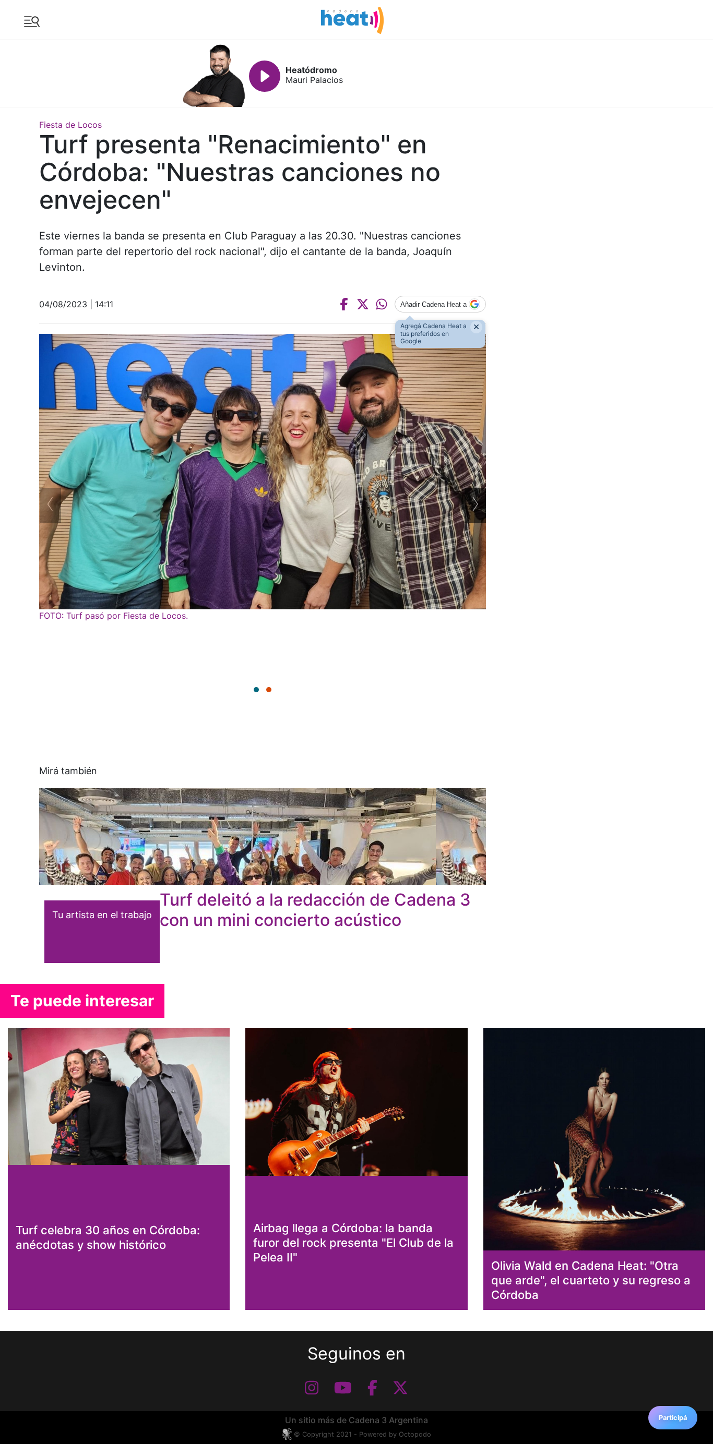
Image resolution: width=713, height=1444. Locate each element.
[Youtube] (343, 1388)
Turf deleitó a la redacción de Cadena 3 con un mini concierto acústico (315, 909)
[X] (400, 1388)
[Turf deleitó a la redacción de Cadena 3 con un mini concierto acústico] (262, 836)
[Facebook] (372, 1388)
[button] (256, 689)
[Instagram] (311, 1388)
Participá (673, 1418)
